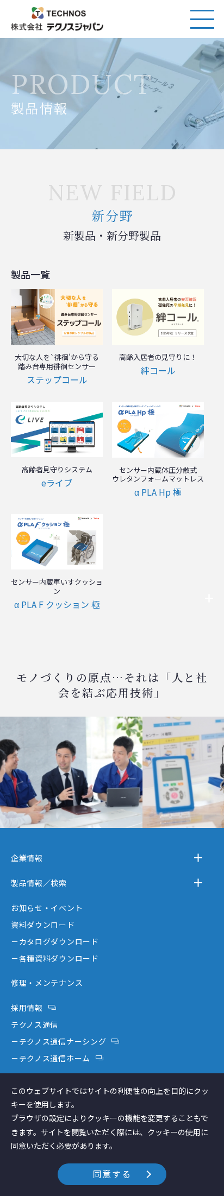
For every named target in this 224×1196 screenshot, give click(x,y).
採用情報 (27, 1007)
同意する (112, 1173)
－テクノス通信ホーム (50, 1058)
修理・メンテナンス (47, 982)
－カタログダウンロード (55, 941)
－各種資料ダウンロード (55, 958)
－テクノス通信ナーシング (58, 1041)
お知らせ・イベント (47, 907)
